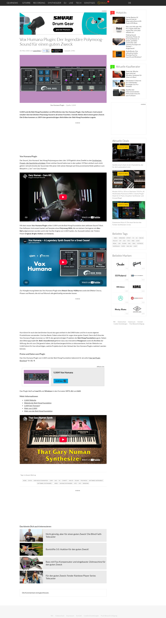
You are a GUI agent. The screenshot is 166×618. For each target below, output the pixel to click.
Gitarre (26, 3)
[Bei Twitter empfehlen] (102, 475)
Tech (78, 3)
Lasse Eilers (37, 51)
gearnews (12, 3)
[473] (137, 264)
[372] (120, 298)
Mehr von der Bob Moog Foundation (38, 411)
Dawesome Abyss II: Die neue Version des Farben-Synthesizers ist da (126, 215)
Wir (114, 322)
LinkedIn (137, 3)
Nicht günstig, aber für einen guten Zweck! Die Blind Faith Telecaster (73, 535)
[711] (120, 264)
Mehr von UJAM (30, 408)
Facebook (146, 3)
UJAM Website (30, 400)
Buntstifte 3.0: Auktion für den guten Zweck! (67, 549)
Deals (104, 3)
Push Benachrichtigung (137, 324)
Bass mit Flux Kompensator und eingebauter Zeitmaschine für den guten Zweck (75, 563)
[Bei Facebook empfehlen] (93, 475)
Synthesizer (54, 3)
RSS (156, 3)
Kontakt (140, 322)
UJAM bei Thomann (32, 405)
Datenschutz (122, 322)
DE (129, 3)
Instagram (142, 3)
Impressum (131, 322)
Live (71, 3)
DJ (65, 3)
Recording (39, 3)
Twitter (151, 3)
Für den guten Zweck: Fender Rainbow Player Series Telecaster (71, 577)
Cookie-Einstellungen (120, 324)
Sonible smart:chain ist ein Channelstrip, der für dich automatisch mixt (127, 157)
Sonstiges (89, 3)
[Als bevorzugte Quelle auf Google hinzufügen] (57, 51)
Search (162, 3)
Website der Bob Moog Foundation (37, 403)
